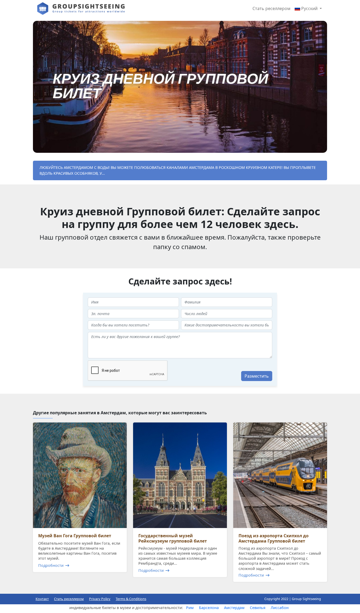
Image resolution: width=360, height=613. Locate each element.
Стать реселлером (271, 8)
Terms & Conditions (131, 598)
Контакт (42, 598)
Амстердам (234, 607)
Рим (190, 607)
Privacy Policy (99, 598)
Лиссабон (280, 607)
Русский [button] (309, 8)
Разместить (257, 376)
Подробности (51, 565)
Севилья (257, 607)
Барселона (209, 607)
